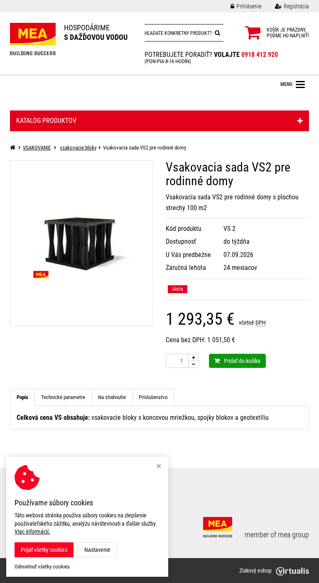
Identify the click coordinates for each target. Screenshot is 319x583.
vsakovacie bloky (78, 148)
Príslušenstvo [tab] (153, 397)
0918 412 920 (259, 55)
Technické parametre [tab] (63, 397)
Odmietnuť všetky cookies (42, 566)
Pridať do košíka (242, 361)
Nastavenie (97, 549)
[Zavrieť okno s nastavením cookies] (159, 467)
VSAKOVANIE (37, 148)
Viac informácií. (32, 531)
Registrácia (296, 6)
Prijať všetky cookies (44, 549)
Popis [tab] (22, 397)
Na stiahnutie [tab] (112, 397)
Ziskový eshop (255, 570)
